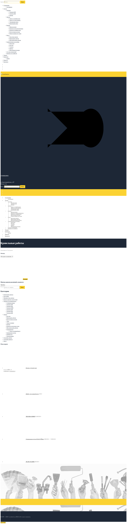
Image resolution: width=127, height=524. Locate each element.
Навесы (11, 48)
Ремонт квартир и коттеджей (10, 299)
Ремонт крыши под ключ (15, 33)
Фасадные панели (13, 37)
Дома (7, 321)
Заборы (8, 17)
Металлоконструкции (14, 50)
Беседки (11, 45)
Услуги (5, 8)
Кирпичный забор (13, 23)
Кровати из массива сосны (12, 326)
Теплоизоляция (10, 336)
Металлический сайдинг (15, 40)
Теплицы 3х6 (12, 13)
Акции (8, 58)
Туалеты (11, 47)
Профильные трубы (11, 333)
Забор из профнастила (14, 18)
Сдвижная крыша (10, 303)
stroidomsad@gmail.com (6, 489)
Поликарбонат (9, 329)
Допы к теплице (10, 323)
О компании (6, 5)
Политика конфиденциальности (8, 494)
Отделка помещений (11, 52)
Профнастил (9, 334)
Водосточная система (14, 32)
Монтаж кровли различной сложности (12, 282)
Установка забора (8, 337)
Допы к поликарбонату (14, 331)
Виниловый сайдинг (14, 38)
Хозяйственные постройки (12, 42)
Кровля (8, 25)
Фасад (7, 35)
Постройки (6, 296)
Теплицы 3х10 (9, 308)
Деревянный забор (13, 22)
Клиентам (6, 57)
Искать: (2, 286)
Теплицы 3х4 (12, 12)
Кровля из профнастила (15, 30)
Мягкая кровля (12, 27)
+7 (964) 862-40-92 (6, 486)
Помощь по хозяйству (11, 53)
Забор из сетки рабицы (14, 20)
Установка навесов (8, 339)
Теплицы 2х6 (9, 306)
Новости (6, 60)
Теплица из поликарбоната (10, 301)
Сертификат (9, 7)
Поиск (22, 287)
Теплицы (8, 10)
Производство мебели (9, 298)
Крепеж (8, 324)
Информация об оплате (6, 497)
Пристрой (11, 43)
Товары (5, 55)
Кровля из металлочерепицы (16, 28)
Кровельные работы (8, 294)
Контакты (6, 62)
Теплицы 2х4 (9, 304)
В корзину (25, 279)
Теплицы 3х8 (9, 313)
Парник (11, 15)
